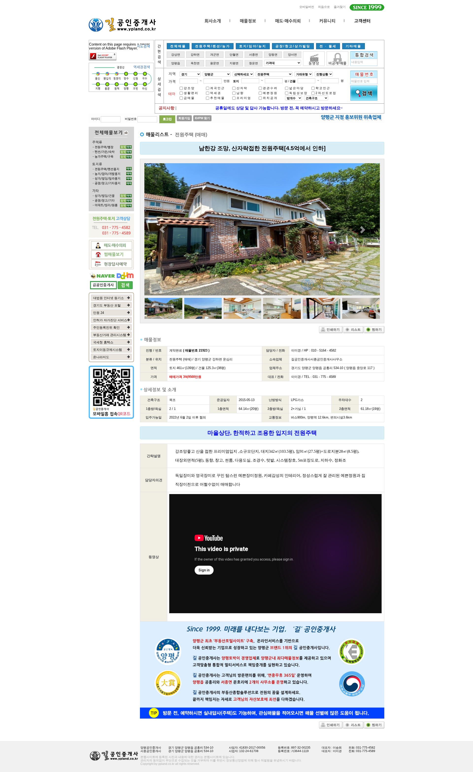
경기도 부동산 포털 (107, 305)
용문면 (214, 63)
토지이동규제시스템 (107, 350)
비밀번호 (131, 119)
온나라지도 (101, 357)
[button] (162, 229)
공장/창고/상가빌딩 (292, 46)
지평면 (234, 63)
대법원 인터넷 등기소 (108, 298)
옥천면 (195, 63)
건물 (293, 81)
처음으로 (324, 7)
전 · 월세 (328, 46)
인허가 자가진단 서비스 (110, 320)
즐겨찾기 (340, 7)
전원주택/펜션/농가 (212, 46)
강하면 (195, 54)
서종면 (253, 54)
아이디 (95, 119)
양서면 (292, 54)
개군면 (214, 54)
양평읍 (175, 63)
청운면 (253, 63)
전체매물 (178, 46)
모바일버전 (306, 7)
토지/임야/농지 (252, 46)
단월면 (234, 54)
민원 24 (98, 313)
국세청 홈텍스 (103, 342)
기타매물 (353, 46)
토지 (236, 81)
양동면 (273, 54)
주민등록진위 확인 (106, 327)
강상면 (175, 54)
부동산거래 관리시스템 (109, 335)
